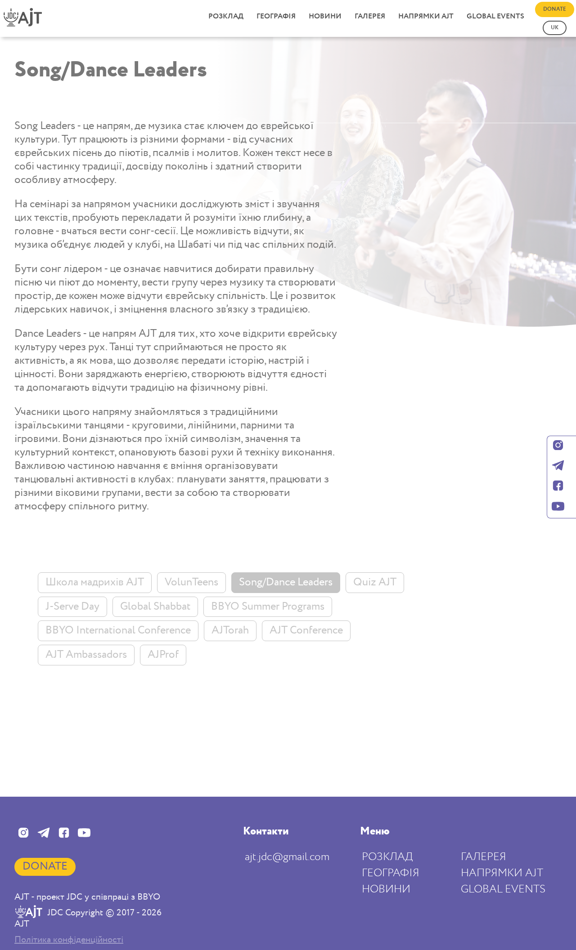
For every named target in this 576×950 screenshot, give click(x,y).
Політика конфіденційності (68, 940)
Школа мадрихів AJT (94, 582)
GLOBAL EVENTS (495, 16)
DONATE (554, 9)
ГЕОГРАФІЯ (276, 16)
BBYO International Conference (118, 630)
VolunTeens (191, 582)
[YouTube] (558, 507)
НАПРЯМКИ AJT (426, 16)
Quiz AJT (374, 582)
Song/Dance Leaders (286, 582)
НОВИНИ (325, 16)
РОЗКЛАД (225, 16)
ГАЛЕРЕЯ (370, 16)
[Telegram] (558, 466)
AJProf (163, 654)
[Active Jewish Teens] (29, 22)
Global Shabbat (155, 606)
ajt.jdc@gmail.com (287, 856)
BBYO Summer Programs (267, 606)
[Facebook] (558, 487)
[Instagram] (558, 446)
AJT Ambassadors (86, 654)
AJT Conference (306, 630)
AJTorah (230, 630)
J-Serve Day (72, 606)
